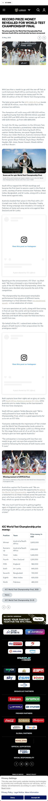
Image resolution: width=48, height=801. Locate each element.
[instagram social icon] (26, 764)
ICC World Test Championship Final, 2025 (22, 589)
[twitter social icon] (32, 764)
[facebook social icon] (16, 764)
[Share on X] (44, 38)
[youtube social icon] (21, 764)
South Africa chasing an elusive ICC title (22, 401)
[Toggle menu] (4, 10)
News (7, 595)
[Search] (38, 10)
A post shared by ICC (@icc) (24, 273)
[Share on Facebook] (39, 38)
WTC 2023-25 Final (32, 102)
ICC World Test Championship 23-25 (19, 600)
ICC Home (8, 2)
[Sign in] (44, 10)
